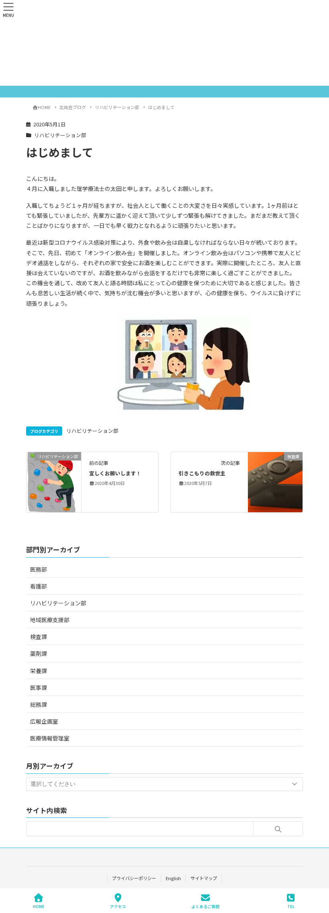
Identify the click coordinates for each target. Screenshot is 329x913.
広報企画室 (44, 721)
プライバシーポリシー (134, 878)
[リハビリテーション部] (53, 481)
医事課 (38, 688)
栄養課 (38, 671)
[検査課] (275, 481)
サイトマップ (204, 878)
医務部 (38, 569)
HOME (39, 906)
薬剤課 (38, 653)
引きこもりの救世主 (202, 473)
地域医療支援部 (49, 620)
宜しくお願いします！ (115, 473)
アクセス (118, 906)
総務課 (38, 704)
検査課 (38, 637)
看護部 (38, 586)
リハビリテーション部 (60, 135)
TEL (290, 906)
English (173, 878)
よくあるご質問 (205, 906)
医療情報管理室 (49, 738)
